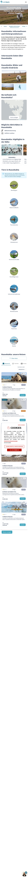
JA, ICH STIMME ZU (14, 450)
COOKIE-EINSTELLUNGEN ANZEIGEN (14, 446)
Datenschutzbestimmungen (11, 441)
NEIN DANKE (21, 425)
